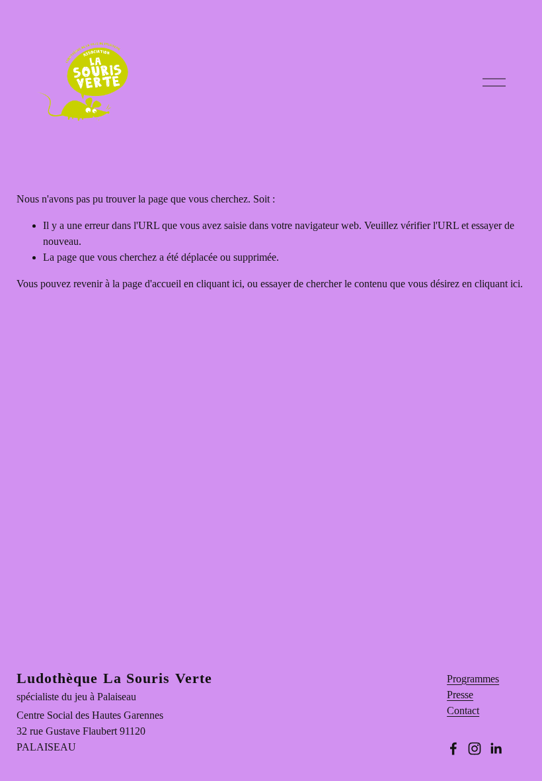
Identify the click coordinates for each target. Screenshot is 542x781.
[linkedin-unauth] (495, 748)
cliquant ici (219, 283)
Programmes (473, 678)
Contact (463, 710)
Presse (460, 694)
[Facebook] (453, 748)
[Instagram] (474, 748)
